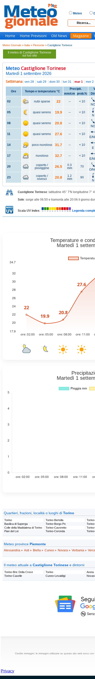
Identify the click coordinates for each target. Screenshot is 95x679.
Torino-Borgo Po (56, 523)
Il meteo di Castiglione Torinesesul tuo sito (29, 54)
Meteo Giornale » (13, 45)
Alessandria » (13, 550)
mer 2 (90, 82)
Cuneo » (50, 550)
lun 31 (67, 82)
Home (10, 36)
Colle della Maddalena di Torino (23, 527)
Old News (59, 36)
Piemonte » (40, 45)
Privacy (7, 671)
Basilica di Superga (16, 523)
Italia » (28, 45)
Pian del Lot (11, 531)
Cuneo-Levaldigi (55, 575)
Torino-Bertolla (54, 520)
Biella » (38, 550)
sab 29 (41, 82)
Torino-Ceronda (55, 531)
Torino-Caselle (13, 575)
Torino (8, 520)
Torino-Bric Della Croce (18, 572)
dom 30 (54, 82)
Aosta (90, 572)
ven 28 (29, 82)
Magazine (81, 36)
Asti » (28, 550)
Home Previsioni (33, 36)
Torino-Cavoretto (56, 527)
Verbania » (79, 550)
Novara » (64, 550)
